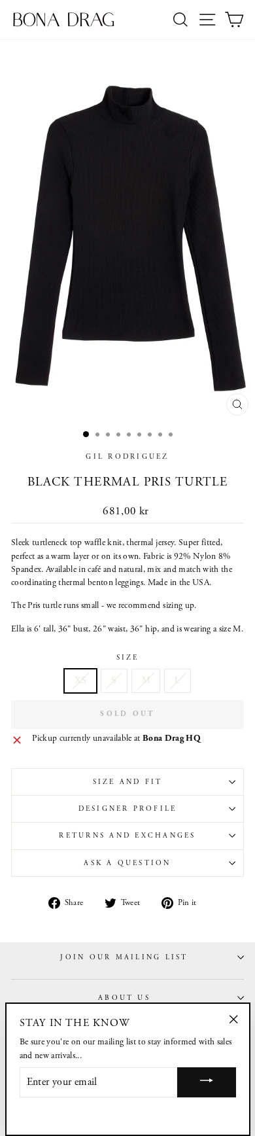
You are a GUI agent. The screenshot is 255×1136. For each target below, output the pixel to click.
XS (81, 680)
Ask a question (127, 863)
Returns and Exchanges (127, 835)
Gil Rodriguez (127, 456)
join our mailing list (124, 957)
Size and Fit (128, 782)
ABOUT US (124, 998)
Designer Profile (127, 808)
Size (127, 657)
